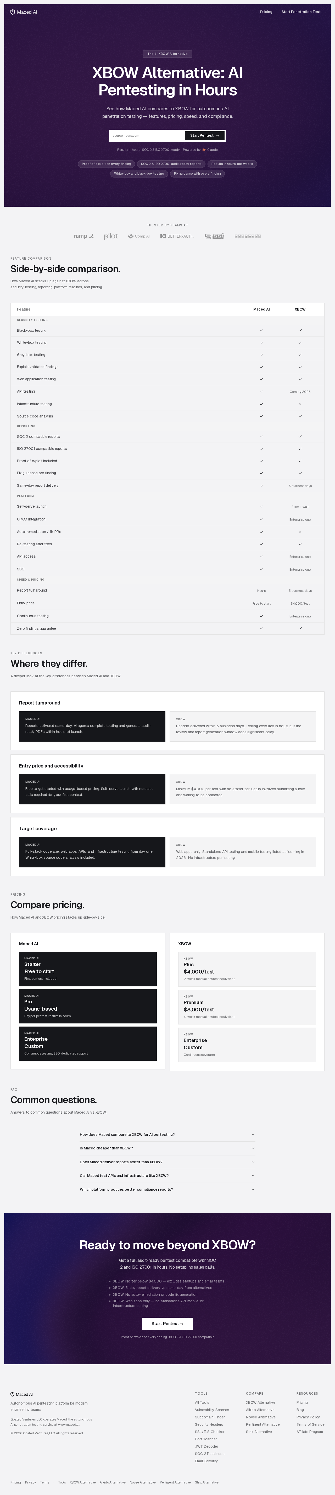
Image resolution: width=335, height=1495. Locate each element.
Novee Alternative (261, 1417)
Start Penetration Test (301, 11)
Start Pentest (202, 135)
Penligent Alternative (263, 1424)
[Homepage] (23, 12)
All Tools (202, 1402)
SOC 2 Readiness (210, 1453)
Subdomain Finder (210, 1417)
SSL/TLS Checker (210, 1431)
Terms (44, 1483)
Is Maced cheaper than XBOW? (106, 1148)
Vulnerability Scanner (212, 1409)
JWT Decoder (206, 1446)
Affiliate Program (310, 1431)
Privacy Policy (308, 1417)
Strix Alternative (259, 1431)
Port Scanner (206, 1439)
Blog (300, 1409)
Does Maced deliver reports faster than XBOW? (121, 1162)
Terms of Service (311, 1424)
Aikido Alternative (260, 1409)
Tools (62, 1483)
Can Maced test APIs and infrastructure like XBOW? (124, 1175)
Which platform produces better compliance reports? (126, 1189)
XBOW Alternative (260, 1402)
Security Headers (209, 1424)
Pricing (266, 12)
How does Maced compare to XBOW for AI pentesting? (127, 1134)
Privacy (30, 1483)
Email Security (206, 1461)
